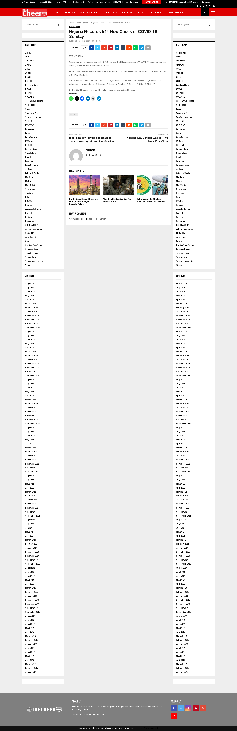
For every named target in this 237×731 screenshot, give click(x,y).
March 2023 (30, 448)
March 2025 (30, 351)
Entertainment (31, 137)
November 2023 (32, 416)
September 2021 (32, 516)
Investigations (31, 165)
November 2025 (32, 320)
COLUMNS (29, 97)
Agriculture (30, 53)
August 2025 (30, 331)
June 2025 (30, 340)
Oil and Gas (30, 189)
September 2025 (32, 327)
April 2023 (29, 444)
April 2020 (29, 584)
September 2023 (32, 424)
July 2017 (29, 648)
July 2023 (29, 432)
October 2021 (31, 512)
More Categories (132, 2)
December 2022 (32, 460)
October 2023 (31, 420)
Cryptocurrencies (79, 2)
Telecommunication (34, 261)
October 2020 (31, 560)
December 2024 (32, 364)
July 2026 (29, 287)
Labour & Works (32, 173)
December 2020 (32, 552)
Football (29, 145)
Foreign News (31, 149)
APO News (67, 2)
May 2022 (29, 484)
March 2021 (30, 540)
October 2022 (31, 468)
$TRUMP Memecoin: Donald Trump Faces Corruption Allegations (194, 2)
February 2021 (31, 544)
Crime (27, 109)
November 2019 (32, 604)
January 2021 (31, 548)
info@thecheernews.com (94, 714)
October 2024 (31, 372)
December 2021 (32, 504)
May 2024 (29, 392)
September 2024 (32, 375)
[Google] (203, 708)
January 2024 (31, 408)
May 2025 (29, 344)
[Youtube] (174, 716)
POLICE (28, 201)
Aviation (29, 73)
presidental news (33, 209)
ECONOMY (29, 125)
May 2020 (29, 580)
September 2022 (32, 472)
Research (29, 221)
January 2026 (31, 311)
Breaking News (75, 27)
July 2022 (29, 480)
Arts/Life (29, 65)
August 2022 (30, 476)
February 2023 (31, 452)
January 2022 (31, 500)
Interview (29, 161)
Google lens (30, 153)
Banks (28, 77)
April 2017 (29, 660)
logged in (85, 219)
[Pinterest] (196, 708)
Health (28, 157)
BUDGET (29, 89)
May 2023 (29, 440)
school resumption (33, 229)
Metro (28, 181)
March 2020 (30, 588)
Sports (28, 241)
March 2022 (30, 492)
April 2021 (29, 536)
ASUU (27, 69)
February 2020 (31, 592)
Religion (28, 217)
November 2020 (32, 556)
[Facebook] (174, 708)
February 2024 (31, 404)
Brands (28, 81)
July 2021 (29, 524)
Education (29, 129)
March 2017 (30, 664)
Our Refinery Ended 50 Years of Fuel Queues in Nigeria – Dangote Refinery (83, 201)
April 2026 (29, 299)
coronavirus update (34, 101)
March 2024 (30, 400)
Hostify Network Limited (149, 728)
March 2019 (30, 636)
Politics (90, 2)
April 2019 (29, 632)
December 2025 (32, 316)
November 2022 (32, 464)
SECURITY (29, 233)
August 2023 (30, 428)
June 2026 (30, 292)
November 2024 (32, 368)
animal (28, 57)
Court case (30, 105)
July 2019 (29, 620)
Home (58, 2)
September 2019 (32, 612)
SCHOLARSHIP (118, 2)
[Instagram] (188, 708)
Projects (29, 213)
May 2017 (29, 656)
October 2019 (31, 608)
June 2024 (30, 388)
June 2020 (30, 576)
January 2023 (31, 456)
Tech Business (31, 253)
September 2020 (32, 564)
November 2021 (32, 508)
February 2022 (31, 496)
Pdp (27, 197)
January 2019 (31, 644)
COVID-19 (73, 114)
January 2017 (31, 672)
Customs (29, 121)
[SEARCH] (58, 24)
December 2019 (32, 600)
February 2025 (31, 356)
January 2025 (31, 360)
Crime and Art (31, 113)
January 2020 (31, 596)
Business (99, 2)
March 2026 (30, 303)
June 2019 (30, 624)
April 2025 (29, 347)
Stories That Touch (34, 245)
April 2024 (29, 396)
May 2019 (29, 628)
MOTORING (30, 185)
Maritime (29, 177)
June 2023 (30, 436)
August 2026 (30, 283)
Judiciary (29, 169)
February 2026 (31, 307)
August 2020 (30, 568)
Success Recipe (32, 249)
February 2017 (31, 668)
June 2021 (30, 528)
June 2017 (30, 652)
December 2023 (32, 412)
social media (31, 237)
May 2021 (29, 532)
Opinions (29, 193)
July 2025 (29, 336)
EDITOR (74, 41)
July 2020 (29, 572)
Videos (107, 2)
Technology (30, 257)
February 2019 (31, 640)
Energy (28, 133)
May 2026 (29, 295)
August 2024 (30, 380)
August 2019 (30, 616)
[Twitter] (181, 708)
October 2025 (31, 323)
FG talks (29, 141)
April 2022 (29, 488)
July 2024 (29, 384)
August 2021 (30, 520)
